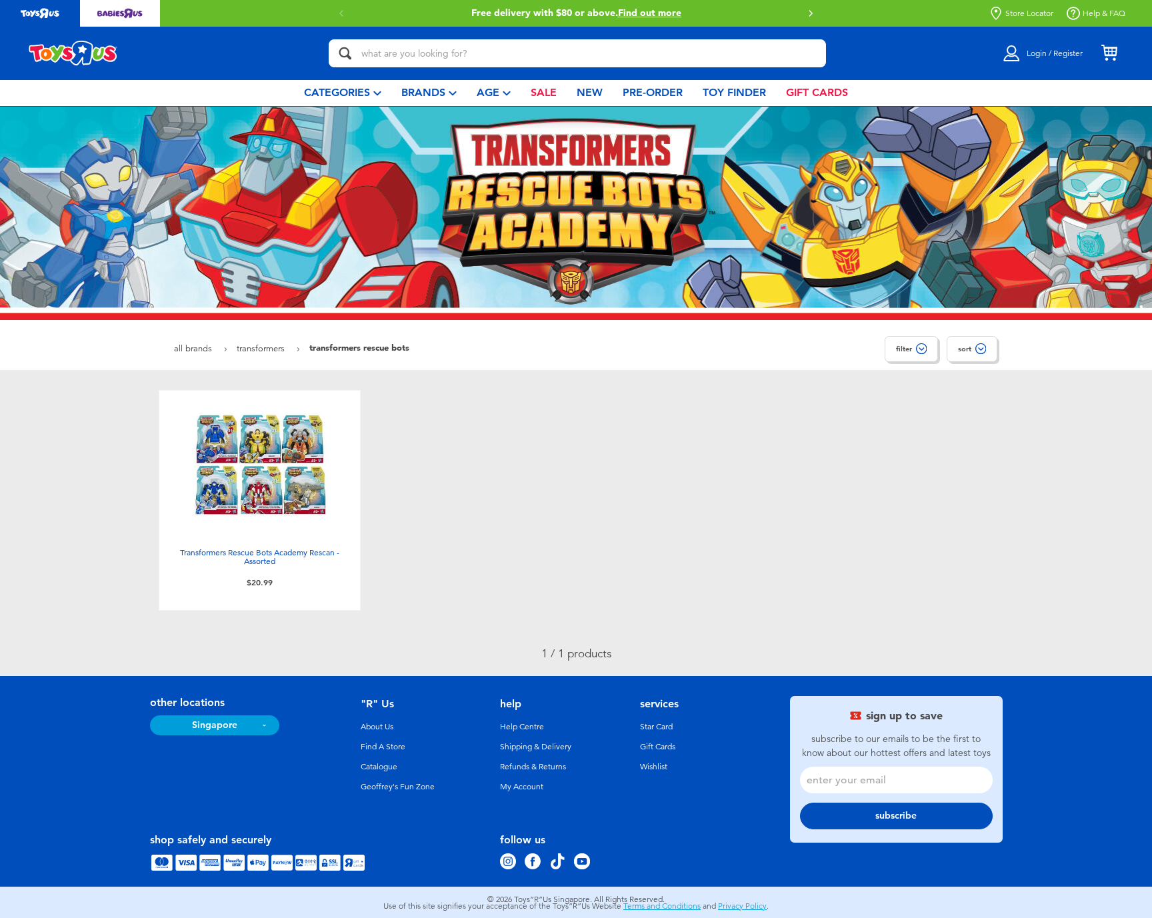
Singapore (214, 725)
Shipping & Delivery (535, 746)
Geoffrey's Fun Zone (398, 786)
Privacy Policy (742, 906)
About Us (377, 726)
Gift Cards (657, 746)
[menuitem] (342, 93)
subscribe (896, 815)
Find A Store (383, 746)
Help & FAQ (1104, 13)
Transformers (262, 348)
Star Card (656, 726)
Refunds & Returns (533, 766)
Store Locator (1029, 13)
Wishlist (653, 766)
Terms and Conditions (662, 906)
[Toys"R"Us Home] (73, 53)
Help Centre (522, 726)
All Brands (194, 348)
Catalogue (379, 766)
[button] (810, 13)
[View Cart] (1109, 53)
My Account (521, 786)
